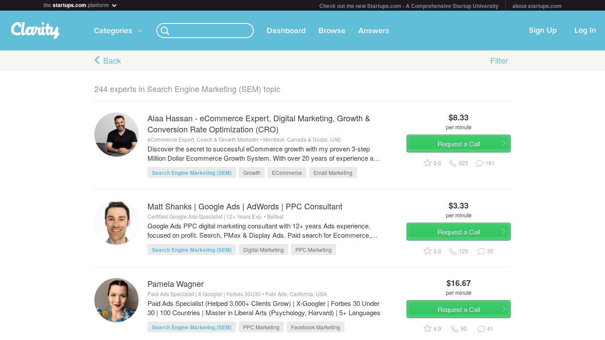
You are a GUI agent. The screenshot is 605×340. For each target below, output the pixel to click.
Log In (585, 31)
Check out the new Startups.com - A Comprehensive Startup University (409, 6)
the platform (76, 4)
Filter (499, 60)
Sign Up (543, 31)
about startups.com (537, 6)
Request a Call (459, 143)
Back (112, 60)
